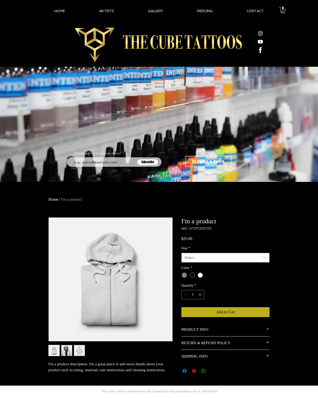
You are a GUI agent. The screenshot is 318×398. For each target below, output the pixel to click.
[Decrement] (185, 294)
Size (185, 248)
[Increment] (200, 294)
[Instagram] (260, 33)
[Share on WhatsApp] (203, 371)
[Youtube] (260, 42)
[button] (283, 10)
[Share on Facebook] (185, 371)
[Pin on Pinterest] (194, 371)
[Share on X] (213, 371)
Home (53, 199)
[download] (260, 50)
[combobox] (225, 258)
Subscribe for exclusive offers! (97, 153)
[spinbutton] (192, 294)
